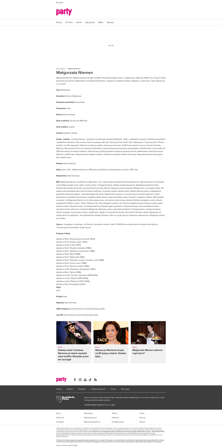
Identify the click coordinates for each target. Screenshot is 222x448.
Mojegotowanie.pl (90, 417)
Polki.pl (114, 413)
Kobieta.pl (115, 417)
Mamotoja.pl (88, 413)
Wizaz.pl (142, 417)
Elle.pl (58, 413)
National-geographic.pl (92, 422)
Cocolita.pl (60, 422)
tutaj (75, 445)
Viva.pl (142, 413)
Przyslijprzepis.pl (118, 422)
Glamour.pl (60, 417)
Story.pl (142, 422)
